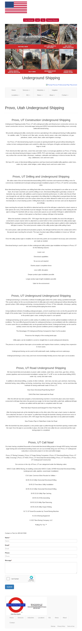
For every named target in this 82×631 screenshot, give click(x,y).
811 (27, 95)
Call (37, 20)
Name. (7, 537)
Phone (7, 553)
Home (14, 90)
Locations (15, 95)
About (52, 95)
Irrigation (55, 90)
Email (7, 545)
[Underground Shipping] (41, 606)
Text (43, 20)
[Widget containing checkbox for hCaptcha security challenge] (20, 578)
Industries (40, 90)
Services (26, 90)
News (39, 95)
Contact (64, 95)
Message (8, 560)
